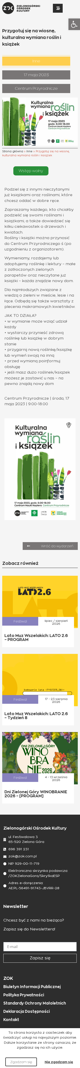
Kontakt (11, 1020)
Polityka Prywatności (23, 995)
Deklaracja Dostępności (26, 1011)
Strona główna (12, 151)
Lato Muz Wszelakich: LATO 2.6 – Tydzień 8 (36, 716)
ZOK (8, 978)
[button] (74, 24)
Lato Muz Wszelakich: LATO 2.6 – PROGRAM (36, 637)
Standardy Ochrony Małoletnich (34, 1003)
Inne (29, 151)
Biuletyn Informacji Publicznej (32, 987)
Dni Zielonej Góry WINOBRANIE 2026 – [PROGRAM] (35, 794)
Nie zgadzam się (59, 1062)
